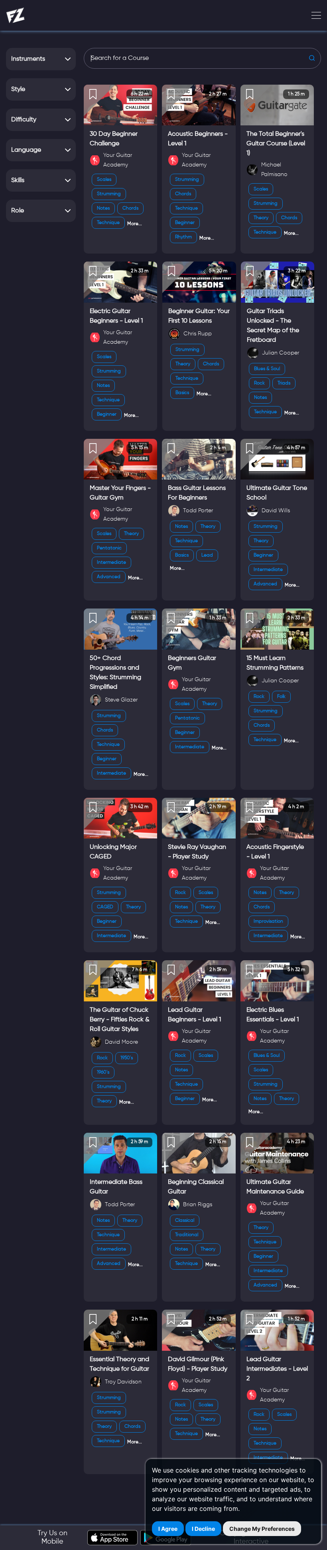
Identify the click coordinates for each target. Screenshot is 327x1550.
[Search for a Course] (202, 58)
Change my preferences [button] (262, 1528)
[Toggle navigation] (314, 15)
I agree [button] (167, 1528)
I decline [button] (203, 1528)
